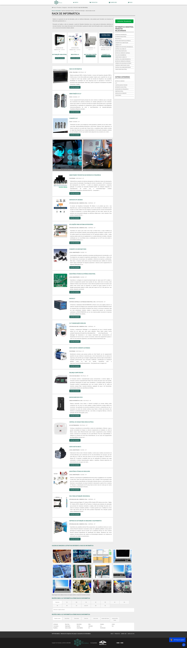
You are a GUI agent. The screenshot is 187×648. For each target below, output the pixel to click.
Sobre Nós (113, 2)
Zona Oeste (76, 618)
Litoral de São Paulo (115, 619)
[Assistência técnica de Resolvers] (60, 478)
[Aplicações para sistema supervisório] (60, 231)
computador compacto (121, 57)
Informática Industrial (121, 87)
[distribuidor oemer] (82, 556)
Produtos (94, 2)
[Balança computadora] (60, 379)
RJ (66, 602)
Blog (131, 2)
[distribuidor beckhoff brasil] (62, 586)
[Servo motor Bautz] (60, 453)
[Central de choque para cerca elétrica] (60, 428)
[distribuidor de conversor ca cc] (82, 571)
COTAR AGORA (59, 58)
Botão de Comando (119, 81)
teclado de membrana (120, 55)
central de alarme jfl (120, 48)
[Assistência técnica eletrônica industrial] (60, 280)
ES (86, 602)
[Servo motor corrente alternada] (60, 354)
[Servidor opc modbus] (60, 206)
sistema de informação (121, 34)
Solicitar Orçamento (124, 21)
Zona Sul (86, 618)
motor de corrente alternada (122, 61)
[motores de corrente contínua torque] (62, 571)
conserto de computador (121, 42)
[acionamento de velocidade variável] (122, 571)
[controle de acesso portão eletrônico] (82, 586)
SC (114, 602)
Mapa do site (131, 633)
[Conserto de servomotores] (60, 255)
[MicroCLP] (60, 305)
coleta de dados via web (90, 10)
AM (95, 605)
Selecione (57, 602)
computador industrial (121, 69)
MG (76, 602)
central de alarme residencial (123, 59)
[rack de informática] (67, 154)
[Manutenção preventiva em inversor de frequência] (60, 181)
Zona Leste (95, 618)
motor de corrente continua (122, 53)
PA (105, 605)
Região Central (57, 618)
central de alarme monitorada (123, 67)
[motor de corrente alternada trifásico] (102, 556)
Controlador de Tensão (121, 85)
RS (124, 602)
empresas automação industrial (67, 10)
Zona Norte (67, 618)
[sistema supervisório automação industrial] (122, 556)
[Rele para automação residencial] (60, 502)
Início (76, 2)
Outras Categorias (122, 77)
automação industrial (120, 36)
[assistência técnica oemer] (102, 586)
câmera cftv (118, 44)
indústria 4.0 (118, 38)
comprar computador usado (122, 65)
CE (76, 605)
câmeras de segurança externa (123, 63)
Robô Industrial (119, 91)
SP (95, 602)
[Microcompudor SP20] (60, 403)
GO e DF (86, 605)
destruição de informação (80, 10)
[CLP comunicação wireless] (60, 329)
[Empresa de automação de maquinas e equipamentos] (60, 527)
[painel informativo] (62, 556)
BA (67, 605)
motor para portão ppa (121, 51)
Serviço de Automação (120, 93)
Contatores (118, 95)
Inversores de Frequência (121, 89)
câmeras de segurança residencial (124, 46)
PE (57, 605)
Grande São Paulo (105, 618)
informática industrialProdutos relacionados (124, 28)
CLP (116, 83)
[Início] (58, 2)
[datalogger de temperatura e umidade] (102, 571)
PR (105, 602)
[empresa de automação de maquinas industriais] (122, 586)
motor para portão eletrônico (123, 40)
